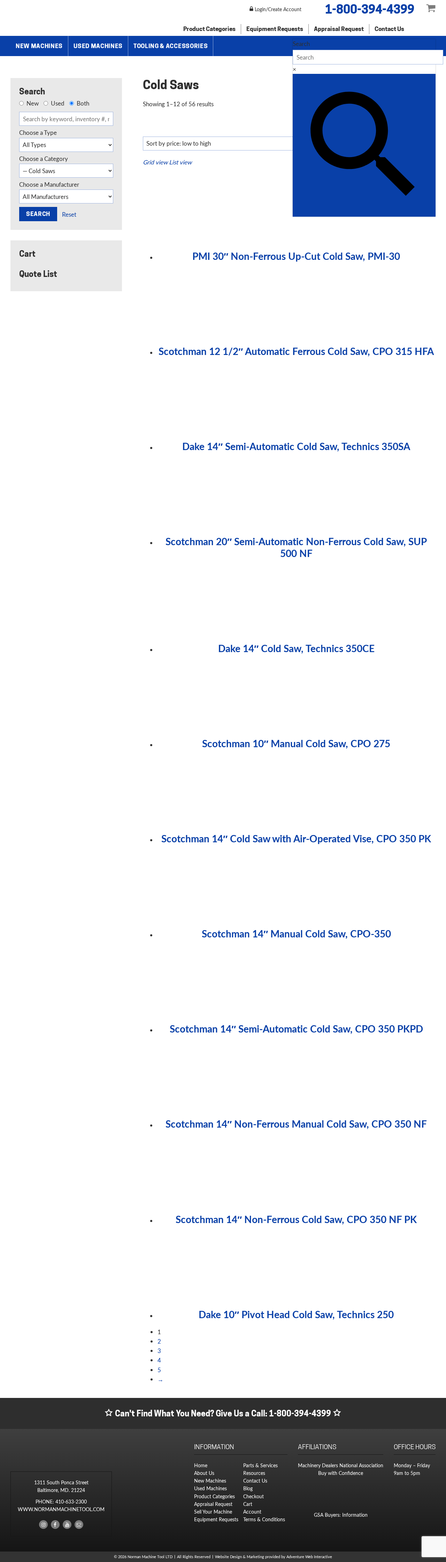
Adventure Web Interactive (309, 1556)
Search (301, 44)
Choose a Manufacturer (49, 184)
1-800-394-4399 (369, 9)
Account (252, 1511)
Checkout (253, 1496)
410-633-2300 (71, 1501)
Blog (248, 1488)
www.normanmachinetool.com (61, 1509)
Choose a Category (43, 158)
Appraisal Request (339, 28)
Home (200, 1465)
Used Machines (98, 45)
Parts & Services (260, 1465)
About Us (204, 1473)
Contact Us (389, 28)
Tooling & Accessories (170, 45)
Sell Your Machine (213, 1511)
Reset (69, 214)
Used (56, 103)
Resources (254, 1473)
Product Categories (209, 28)
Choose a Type (38, 132)
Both (82, 103)
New (32, 103)
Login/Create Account (277, 9)
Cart (247, 1504)
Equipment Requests (274, 28)
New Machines (39, 45)
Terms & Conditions (264, 1519)
